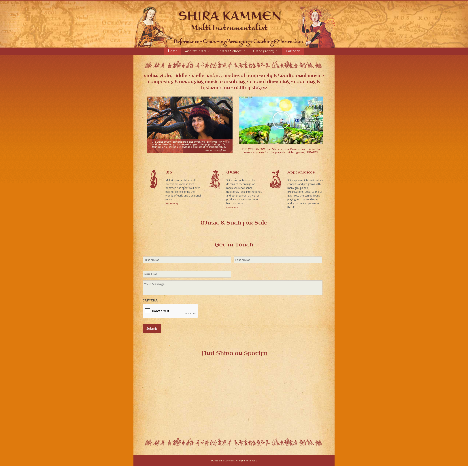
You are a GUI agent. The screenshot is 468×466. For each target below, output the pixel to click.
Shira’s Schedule (231, 51)
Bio (168, 172)
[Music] (214, 179)
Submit (151, 328)
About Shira (195, 51)
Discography (263, 51)
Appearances (301, 172)
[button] (281, 120)
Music (232, 172)
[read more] (171, 203)
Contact (293, 51)
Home (173, 51)
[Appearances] (275, 179)
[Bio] (153, 179)
